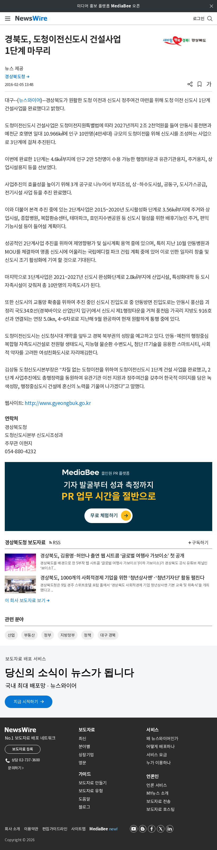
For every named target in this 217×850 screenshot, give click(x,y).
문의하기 (15, 768)
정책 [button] (87, 635)
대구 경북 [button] (108, 635)
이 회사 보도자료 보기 (27, 600)
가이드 (85, 774)
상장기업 (86, 754)
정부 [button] (47, 635)
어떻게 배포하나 (160, 746)
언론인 (152, 776)
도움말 (84, 799)
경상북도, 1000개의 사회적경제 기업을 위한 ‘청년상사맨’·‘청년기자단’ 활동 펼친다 (122, 578)
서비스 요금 (156, 754)
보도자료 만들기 (93, 783)
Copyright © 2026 (19, 840)
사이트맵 (78, 828)
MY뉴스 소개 (157, 793)
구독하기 (200, 543)
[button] (190, 85)
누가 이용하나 (158, 762)
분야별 (84, 746)
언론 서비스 (156, 785)
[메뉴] (6, 18)
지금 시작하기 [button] (26, 701)
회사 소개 (12, 828)
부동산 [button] (29, 635)
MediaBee (98, 828)
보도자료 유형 (91, 790)
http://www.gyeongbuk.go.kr (58, 403)
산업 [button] (11, 635)
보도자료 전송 (158, 801)
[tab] (110, 729)
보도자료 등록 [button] (22, 749)
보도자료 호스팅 (160, 809)
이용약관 (31, 828)
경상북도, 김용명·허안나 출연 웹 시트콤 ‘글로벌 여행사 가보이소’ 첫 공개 (112, 556)
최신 (82, 738)
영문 (82, 762)
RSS (57, 543)
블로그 (84, 807)
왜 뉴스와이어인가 (162, 738)
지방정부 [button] (67, 635)
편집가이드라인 (54, 828)
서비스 (152, 730)
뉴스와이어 (30, 100)
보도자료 (87, 730)
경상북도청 (17, 77)
